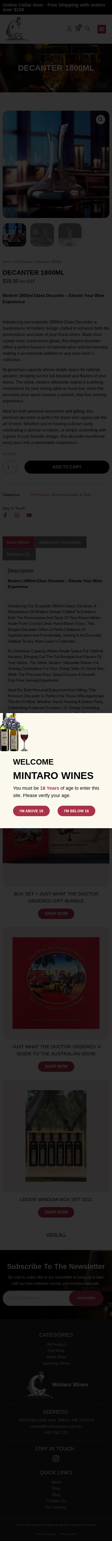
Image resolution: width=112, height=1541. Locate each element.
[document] (56, 770)
